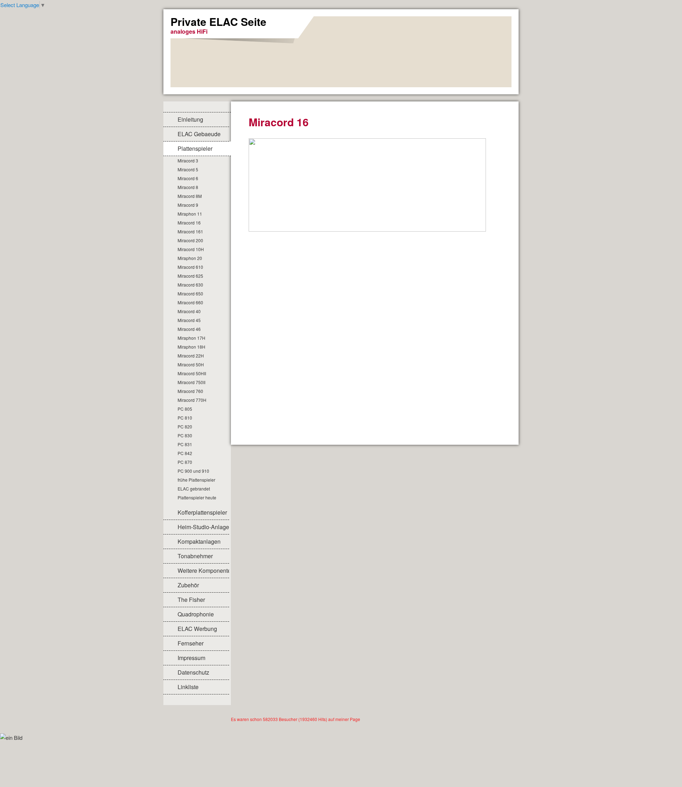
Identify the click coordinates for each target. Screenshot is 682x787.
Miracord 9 (188, 205)
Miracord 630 (190, 285)
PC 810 (185, 418)
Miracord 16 (189, 223)
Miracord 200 (190, 240)
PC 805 (185, 409)
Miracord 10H (191, 249)
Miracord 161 (190, 231)
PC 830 (185, 435)
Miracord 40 (189, 311)
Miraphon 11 (190, 214)
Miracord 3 (188, 160)
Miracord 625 (190, 276)
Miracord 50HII (192, 373)
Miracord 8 (188, 187)
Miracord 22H (191, 356)
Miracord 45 (189, 320)
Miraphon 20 (190, 258)
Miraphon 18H (191, 347)
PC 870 (185, 462)
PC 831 (185, 444)
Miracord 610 (190, 267)
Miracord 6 (188, 178)
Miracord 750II (191, 382)
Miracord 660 (190, 302)
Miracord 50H (191, 364)
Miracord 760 (190, 391)
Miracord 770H (192, 400)
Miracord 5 (188, 169)
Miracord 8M (190, 196)
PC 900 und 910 (193, 471)
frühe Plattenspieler (196, 480)
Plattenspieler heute (197, 497)
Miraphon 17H (191, 338)
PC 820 (185, 426)
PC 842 (185, 453)
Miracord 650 (190, 293)
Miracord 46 (189, 329)
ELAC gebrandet (194, 489)
